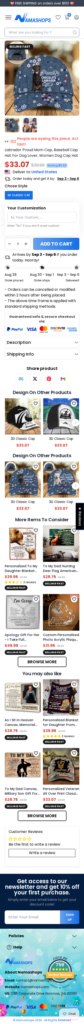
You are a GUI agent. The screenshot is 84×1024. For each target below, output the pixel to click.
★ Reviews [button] (80, 516)
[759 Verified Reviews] (60, 991)
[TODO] (21, 379)
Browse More (42, 662)
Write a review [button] (42, 852)
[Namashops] (32, 17)
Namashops (25, 1020)
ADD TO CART (56, 244)
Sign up (70, 917)
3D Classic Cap (18, 195)
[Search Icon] (74, 32)
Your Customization (26, 208)
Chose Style (16, 186)
